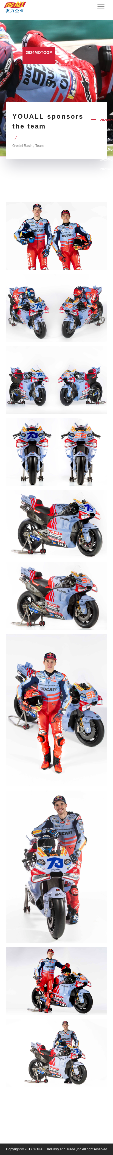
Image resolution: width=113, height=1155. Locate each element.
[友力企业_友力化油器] (15, 4)
